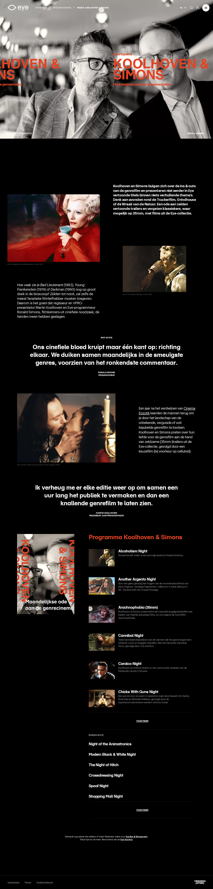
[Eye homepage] (18, 8)
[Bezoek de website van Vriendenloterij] (199, 882)
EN (185, 7)
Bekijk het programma (19, 133)
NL (181, 7)
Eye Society (126, 840)
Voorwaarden (14, 882)
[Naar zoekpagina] (193, 7)
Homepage (41, 7)
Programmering (62, 7)
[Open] (206, 7)
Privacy (28, 882)
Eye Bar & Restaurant (137, 837)
